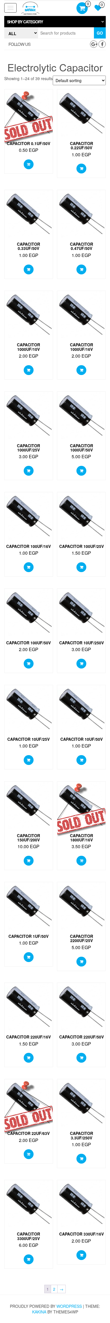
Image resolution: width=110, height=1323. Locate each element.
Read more (29, 164)
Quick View (29, 98)
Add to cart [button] (81, 168)
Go (100, 33)
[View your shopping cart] (82, 9)
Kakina (39, 1312)
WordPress (69, 1306)
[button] (55, 21)
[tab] (55, 21)
